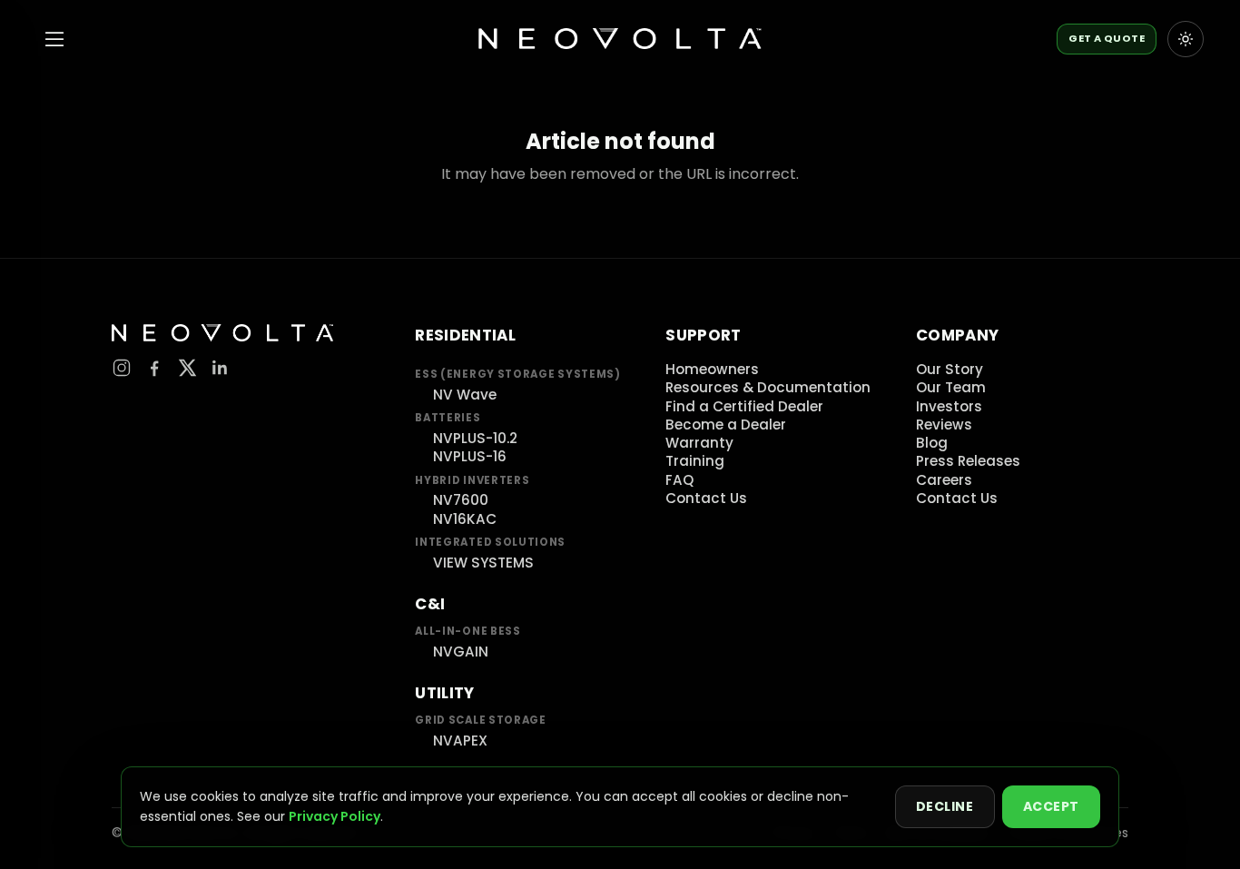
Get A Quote (1106, 38)
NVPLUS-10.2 (475, 438)
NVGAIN (460, 651)
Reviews (944, 424)
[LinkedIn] (220, 368)
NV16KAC (465, 518)
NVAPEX (460, 740)
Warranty (699, 442)
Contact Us (706, 498)
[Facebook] (154, 368)
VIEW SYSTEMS (483, 562)
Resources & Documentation (768, 387)
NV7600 (460, 499)
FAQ (679, 479)
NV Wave (465, 394)
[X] (187, 368)
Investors (949, 406)
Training (694, 460)
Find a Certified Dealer (744, 406)
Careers (944, 479)
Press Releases (968, 460)
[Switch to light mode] (1185, 39)
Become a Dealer (725, 424)
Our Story (949, 369)
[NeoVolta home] (619, 39)
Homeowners (712, 369)
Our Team (951, 387)
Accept (1051, 806)
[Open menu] (54, 39)
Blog (932, 442)
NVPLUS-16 (470, 456)
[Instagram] (122, 368)
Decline (945, 806)
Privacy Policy (334, 816)
